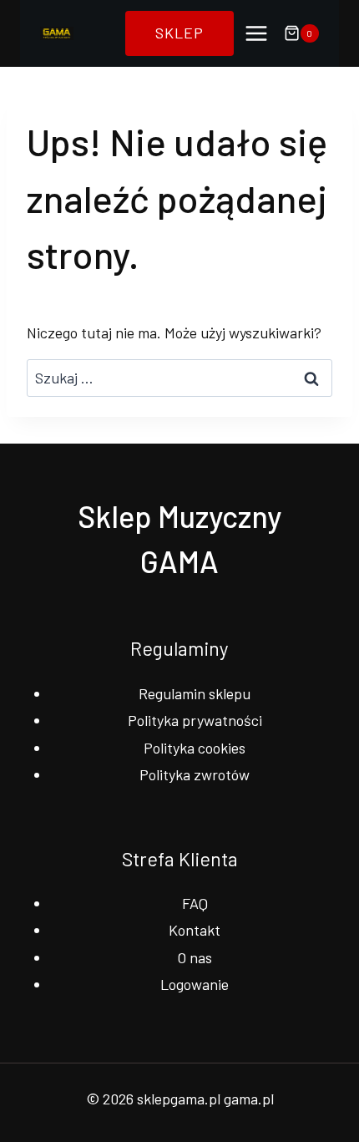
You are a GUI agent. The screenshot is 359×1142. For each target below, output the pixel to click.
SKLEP (179, 32)
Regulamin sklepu (194, 693)
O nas (194, 957)
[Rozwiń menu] (256, 33)
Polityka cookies (194, 747)
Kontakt (194, 930)
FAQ (195, 903)
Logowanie (194, 984)
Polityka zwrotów (194, 774)
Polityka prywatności (195, 720)
